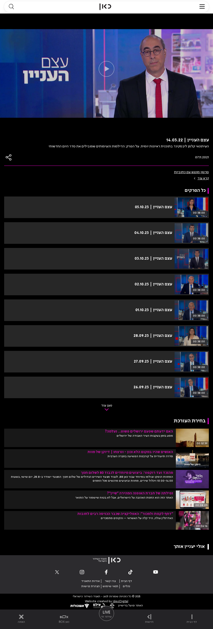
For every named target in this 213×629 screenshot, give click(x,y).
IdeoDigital (120, 601)
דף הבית (126, 581)
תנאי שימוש (110, 586)
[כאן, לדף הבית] (105, 7)
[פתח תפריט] (202, 6)
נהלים (126, 586)
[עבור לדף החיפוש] (11, 7)
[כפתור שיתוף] (9, 157)
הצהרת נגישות (90, 586)
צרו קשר (110, 581)
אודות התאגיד (90, 581)
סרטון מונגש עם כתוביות (191, 172)
